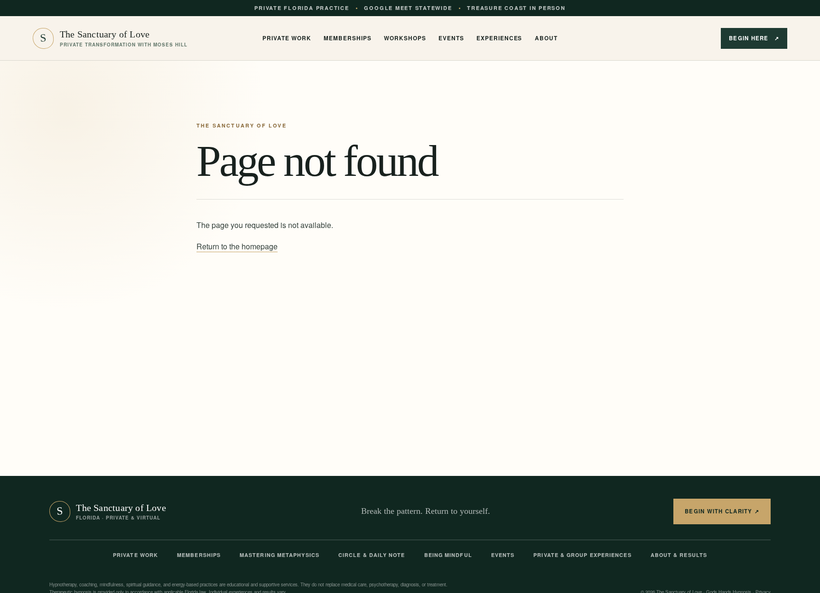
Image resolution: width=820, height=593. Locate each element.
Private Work (135, 554)
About (546, 38)
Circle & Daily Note (371, 554)
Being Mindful (448, 554)
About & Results (679, 554)
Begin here (754, 38)
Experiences (499, 38)
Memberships (347, 38)
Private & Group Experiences (582, 554)
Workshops (405, 38)
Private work (286, 38)
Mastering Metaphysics (279, 554)
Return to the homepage (237, 246)
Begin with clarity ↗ (722, 511)
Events (451, 38)
